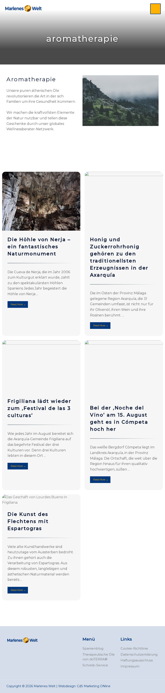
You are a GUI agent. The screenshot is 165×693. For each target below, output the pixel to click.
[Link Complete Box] (41, 254)
